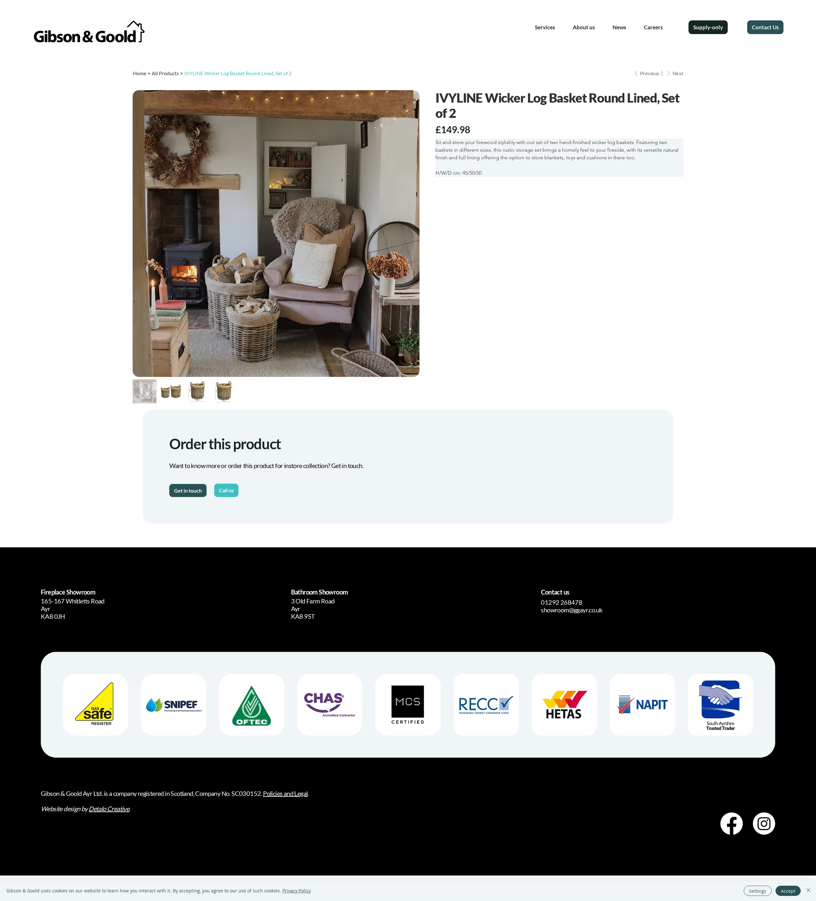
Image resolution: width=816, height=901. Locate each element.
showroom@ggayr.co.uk (571, 610)
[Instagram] (764, 823)
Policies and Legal (285, 793)
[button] (545, 27)
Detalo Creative (109, 808)
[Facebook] (731, 823)
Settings (757, 891)
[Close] (808, 891)
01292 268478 (561, 602)
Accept (788, 891)
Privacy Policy (296, 891)
